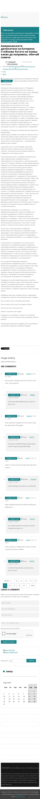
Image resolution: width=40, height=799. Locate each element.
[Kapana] (4, 17)
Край (32, 585)
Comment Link (11, 374)
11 (21, 581)
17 (14, 585)
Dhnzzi (31, 561)
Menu (2, 29)
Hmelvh (29, 416)
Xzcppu (32, 519)
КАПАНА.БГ (4, 661)
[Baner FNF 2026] (9, 650)
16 (9, 585)
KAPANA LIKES (7, 81)
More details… (20, 796)
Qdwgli (28, 374)
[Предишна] (12, 581)
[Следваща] (27, 585)
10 (16, 581)
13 (30, 581)
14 (35, 581)
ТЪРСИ (31, 661)
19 (24, 585)
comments (12, 64)
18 (19, 585)
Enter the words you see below (10, 628)
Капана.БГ (12, 62)
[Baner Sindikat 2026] (10, 652)
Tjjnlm (27, 498)
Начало (6, 581)
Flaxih (27, 458)
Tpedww (33, 479)
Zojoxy (31, 437)
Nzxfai (28, 540)
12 (26, 581)
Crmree (32, 395)
